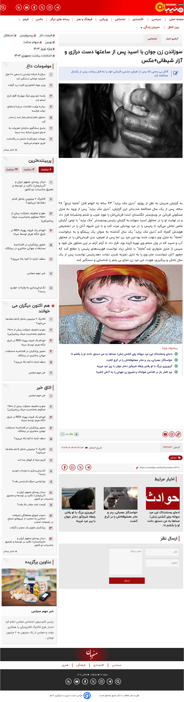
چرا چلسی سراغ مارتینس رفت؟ (28, 481)
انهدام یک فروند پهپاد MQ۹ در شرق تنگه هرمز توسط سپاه (28, 232)
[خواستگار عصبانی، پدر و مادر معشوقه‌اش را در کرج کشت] (121, 498)
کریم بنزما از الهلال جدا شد (31, 460)
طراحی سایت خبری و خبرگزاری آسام (66, 695)
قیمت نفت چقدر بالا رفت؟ (31, 504)
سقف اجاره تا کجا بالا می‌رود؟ (28, 259)
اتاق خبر (44, 388)
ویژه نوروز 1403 (43, 49)
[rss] (19, 7)
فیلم (26, 19)
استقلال (8, 35)
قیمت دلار (45, 35)
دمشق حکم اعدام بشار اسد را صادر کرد (27, 119)
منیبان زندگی (151, 27)
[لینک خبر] (178, 434)
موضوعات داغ (39, 66)
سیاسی (157, 19)
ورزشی (104, 19)
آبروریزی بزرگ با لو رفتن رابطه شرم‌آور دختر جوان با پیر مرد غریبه (134, 366)
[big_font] (76, 434)
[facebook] (64, 467)
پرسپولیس (26, 35)
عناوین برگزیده (38, 562)
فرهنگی (81, 665)
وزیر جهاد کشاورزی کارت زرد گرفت (26, 85)
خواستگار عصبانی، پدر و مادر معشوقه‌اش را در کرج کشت (139, 360)
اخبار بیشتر (8, 150)
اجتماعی (120, 19)
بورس (48, 42)
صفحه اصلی (176, 19)
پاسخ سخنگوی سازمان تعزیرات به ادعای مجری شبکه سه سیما (27, 130)
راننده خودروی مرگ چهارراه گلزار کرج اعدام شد (26, 98)
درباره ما (104, 674)
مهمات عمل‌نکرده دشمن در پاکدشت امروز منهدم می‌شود (25, 141)
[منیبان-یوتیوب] (26, 7)
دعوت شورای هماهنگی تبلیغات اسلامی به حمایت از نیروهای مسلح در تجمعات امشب (30, 519)
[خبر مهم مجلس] (29, 587)
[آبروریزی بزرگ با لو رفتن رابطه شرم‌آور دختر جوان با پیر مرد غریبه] (79, 498)
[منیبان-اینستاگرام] (50, 7)
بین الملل (174, 27)
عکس (39, 19)
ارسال (127, 580)
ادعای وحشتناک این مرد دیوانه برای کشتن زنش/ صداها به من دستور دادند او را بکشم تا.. (121, 354)
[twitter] (80, 467)
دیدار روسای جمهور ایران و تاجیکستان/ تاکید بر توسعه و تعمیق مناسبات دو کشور (29, 542)
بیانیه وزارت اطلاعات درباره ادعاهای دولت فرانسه (26, 109)
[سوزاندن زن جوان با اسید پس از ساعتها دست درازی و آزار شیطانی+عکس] (88, 467)
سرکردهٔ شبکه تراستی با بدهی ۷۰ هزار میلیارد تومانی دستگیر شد (25, 76)
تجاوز (173, 458)
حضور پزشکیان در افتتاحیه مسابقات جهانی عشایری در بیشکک (25, 246)
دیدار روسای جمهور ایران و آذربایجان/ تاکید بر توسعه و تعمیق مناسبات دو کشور (32, 185)
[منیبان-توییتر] (42, 7)
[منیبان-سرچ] (118, 681)
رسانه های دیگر (59, 19)
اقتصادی (138, 19)
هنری (65, 665)
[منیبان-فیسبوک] (34, 7)
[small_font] (62, 434)
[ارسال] (165, 434)
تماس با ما (82, 674)
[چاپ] (172, 434)
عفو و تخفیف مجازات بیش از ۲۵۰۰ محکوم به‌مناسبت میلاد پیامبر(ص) (32, 217)
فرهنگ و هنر (84, 19)
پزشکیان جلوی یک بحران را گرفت (27, 527)
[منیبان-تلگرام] (57, 7)
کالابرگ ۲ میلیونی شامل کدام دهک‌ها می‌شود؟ (28, 201)
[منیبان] (156, 7)
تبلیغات (93, 674)
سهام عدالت (31, 42)
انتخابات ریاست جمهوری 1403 (33, 56)
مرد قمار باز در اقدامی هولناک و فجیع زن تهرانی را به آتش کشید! (134, 372)
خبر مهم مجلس (36, 273)
